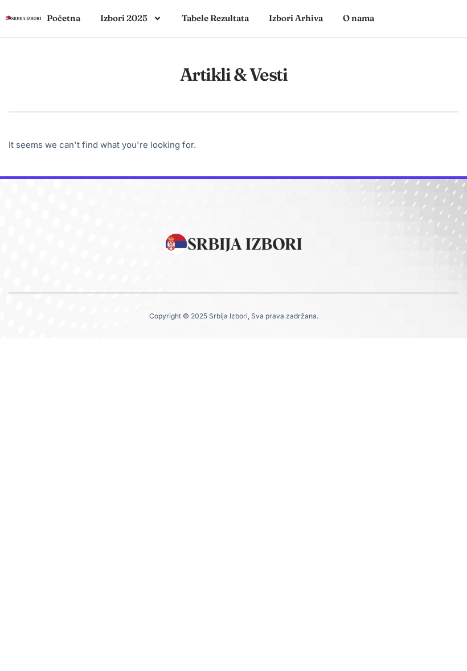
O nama (358, 18)
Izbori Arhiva (296, 18)
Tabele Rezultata (215, 18)
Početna (63, 18)
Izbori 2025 (124, 18)
